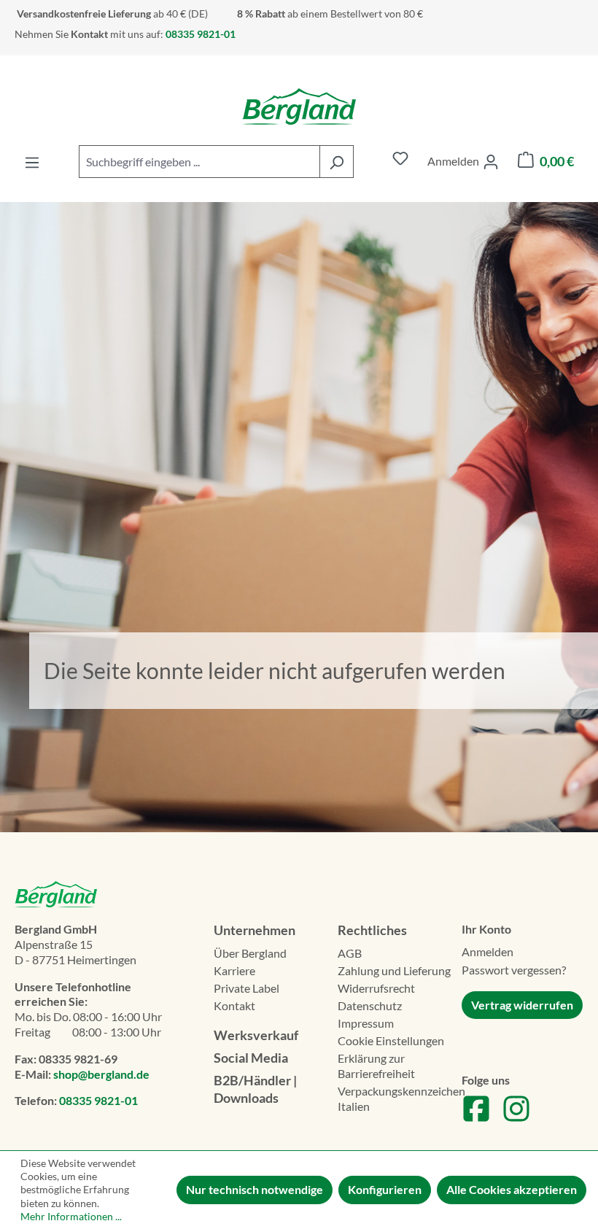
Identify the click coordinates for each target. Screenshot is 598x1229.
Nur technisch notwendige (254, 1189)
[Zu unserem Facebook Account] (476, 1118)
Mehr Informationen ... (71, 1216)
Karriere (234, 970)
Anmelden (487, 951)
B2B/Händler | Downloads (255, 1088)
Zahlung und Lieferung (394, 970)
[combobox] (199, 161)
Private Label (246, 988)
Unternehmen (254, 930)
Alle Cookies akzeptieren (511, 1189)
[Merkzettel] (400, 161)
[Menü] (32, 161)
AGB (350, 953)
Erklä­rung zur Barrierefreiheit (376, 1065)
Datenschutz (370, 1005)
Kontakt (234, 1005)
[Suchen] (336, 161)
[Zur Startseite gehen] (299, 106)
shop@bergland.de (101, 1074)
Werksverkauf (256, 1035)
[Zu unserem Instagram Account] (516, 1118)
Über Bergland (250, 953)
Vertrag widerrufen (522, 1005)
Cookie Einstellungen (391, 1040)
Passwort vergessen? (514, 970)
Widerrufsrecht (376, 988)
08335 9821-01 (98, 1100)
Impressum (366, 1023)
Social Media (251, 1058)
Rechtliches (372, 930)
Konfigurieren (385, 1189)
